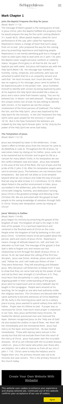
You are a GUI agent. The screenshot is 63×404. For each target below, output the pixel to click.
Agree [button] (52, 399)
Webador (31, 380)
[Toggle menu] (59, 5)
